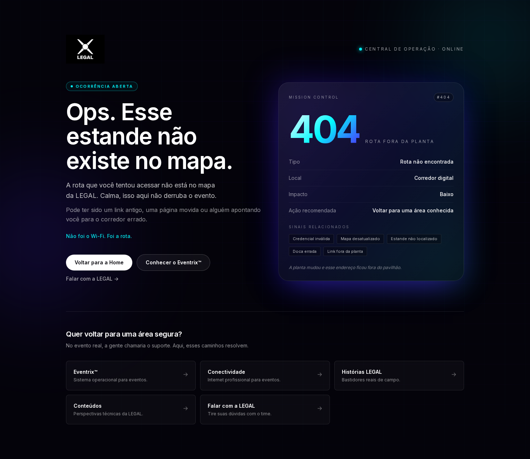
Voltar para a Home (99, 262)
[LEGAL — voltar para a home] (85, 49)
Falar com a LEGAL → (92, 279)
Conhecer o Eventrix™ (173, 262)
